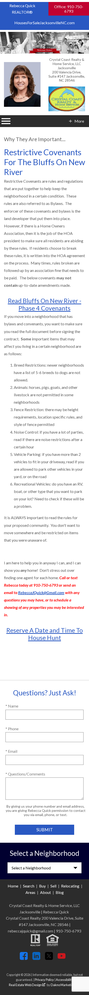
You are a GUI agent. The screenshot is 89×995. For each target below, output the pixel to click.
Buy (42, 886)
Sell (53, 886)
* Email (11, 751)
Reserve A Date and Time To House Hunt (44, 633)
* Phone (12, 728)
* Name (11, 706)
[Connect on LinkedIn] (36, 958)
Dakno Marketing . (65, 985)
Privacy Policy (44, 980)
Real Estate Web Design (25, 985)
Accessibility (64, 980)
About (45, 892)
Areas (30, 892)
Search (28, 886)
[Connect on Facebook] (24, 958)
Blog (60, 892)
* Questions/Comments (25, 774)
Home (13, 886)
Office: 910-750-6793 (68, 8)
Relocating (70, 886)
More (79, 121)
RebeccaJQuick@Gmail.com (41, 592)
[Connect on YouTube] (62, 958)
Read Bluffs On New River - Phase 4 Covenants (44, 304)
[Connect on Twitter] (49, 958)
